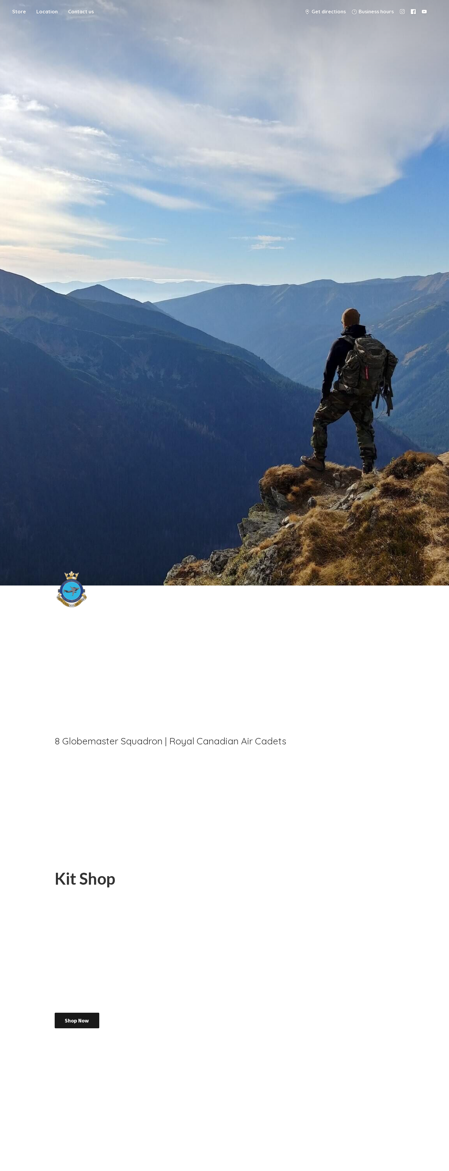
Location (47, 12)
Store (19, 12)
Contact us (81, 12)
